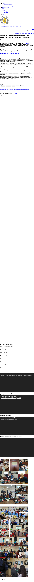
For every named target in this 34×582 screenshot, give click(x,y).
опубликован (26, 43)
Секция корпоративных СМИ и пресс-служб (10, 6)
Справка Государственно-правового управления (9, 53)
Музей (3, 8)
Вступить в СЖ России (7, 9)
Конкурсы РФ (6, 12)
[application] (17, 382)
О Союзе (3, 1)
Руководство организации (8, 4)
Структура (3, 3)
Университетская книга (4, 79)
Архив (3, 14)
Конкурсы (3, 10)
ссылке (12, 48)
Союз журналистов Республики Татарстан (10, 26)
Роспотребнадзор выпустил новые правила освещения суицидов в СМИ (14, 89)
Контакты (3, 13)
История (5, 2)
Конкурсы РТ (6, 11)
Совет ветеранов (6, 5)
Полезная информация (5, 7)
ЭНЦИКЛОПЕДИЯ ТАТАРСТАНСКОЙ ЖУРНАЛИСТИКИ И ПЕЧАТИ (24, 33)
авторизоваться (16, 93)
